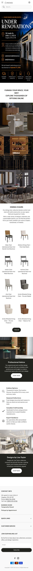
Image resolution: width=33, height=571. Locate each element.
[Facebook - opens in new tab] (15, 558)
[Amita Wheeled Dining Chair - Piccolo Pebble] (24, 284)
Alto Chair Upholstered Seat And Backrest (8, 296)
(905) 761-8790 (10, 499)
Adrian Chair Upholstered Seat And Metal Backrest (8, 271)
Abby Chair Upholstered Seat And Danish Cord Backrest (8, 247)
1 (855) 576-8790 (12, 501)
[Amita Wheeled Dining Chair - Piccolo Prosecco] (8, 309)
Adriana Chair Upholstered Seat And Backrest (24, 271)
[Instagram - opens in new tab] (18, 558)
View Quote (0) (32, 183)
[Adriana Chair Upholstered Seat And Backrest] (24, 260)
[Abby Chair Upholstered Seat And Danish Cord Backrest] (8, 235)
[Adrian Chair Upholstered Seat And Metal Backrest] (8, 260)
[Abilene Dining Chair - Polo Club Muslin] (24, 235)
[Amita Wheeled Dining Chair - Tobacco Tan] (24, 309)
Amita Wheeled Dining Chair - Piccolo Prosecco (8, 321)
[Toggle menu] (2, 2)
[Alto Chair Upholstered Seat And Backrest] (8, 284)
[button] (16, 7)
